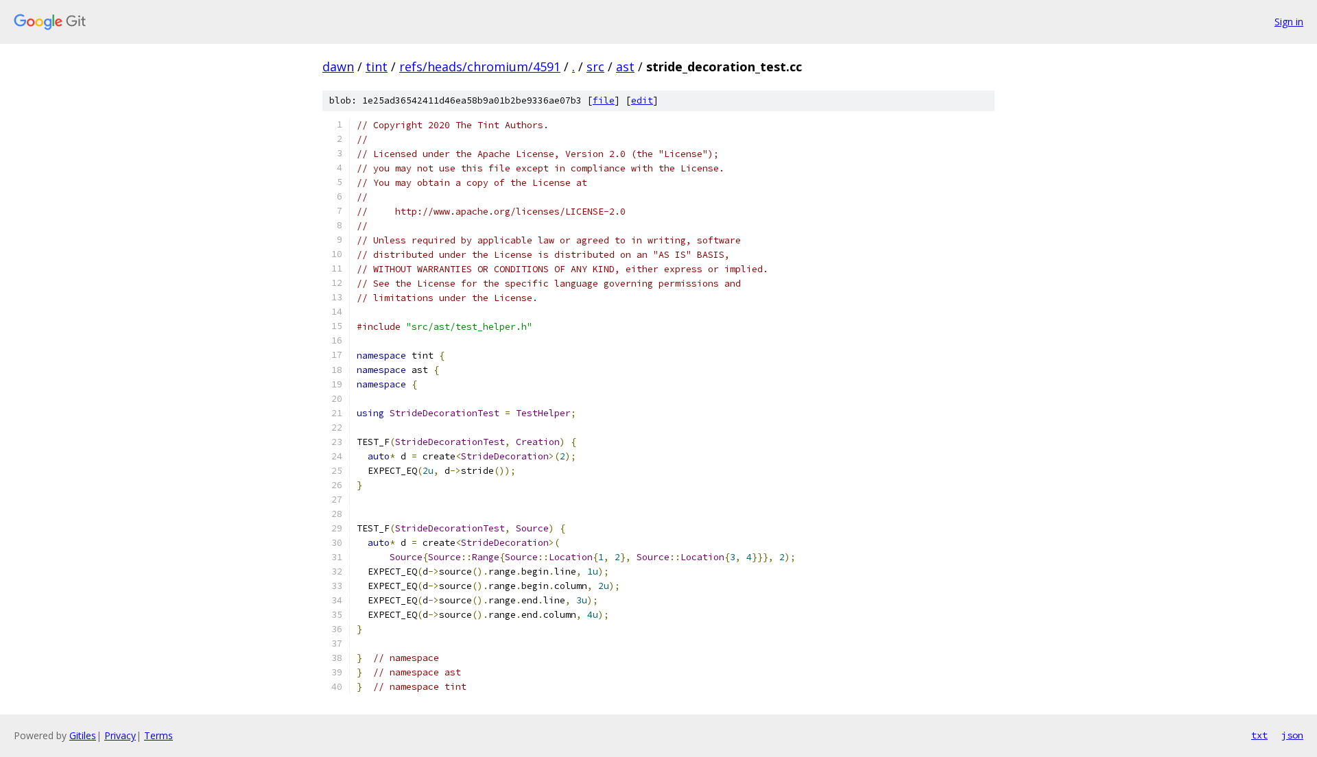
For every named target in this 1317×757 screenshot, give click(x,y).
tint (377, 66)
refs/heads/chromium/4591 (479, 66)
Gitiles (82, 735)
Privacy (120, 735)
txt (1259, 735)
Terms (158, 735)
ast (625, 66)
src (595, 66)
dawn (338, 66)
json (1292, 735)
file (604, 100)
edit (642, 100)
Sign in (1288, 21)
